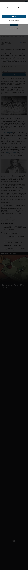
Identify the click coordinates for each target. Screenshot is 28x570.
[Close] (25, 4)
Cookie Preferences (14, 20)
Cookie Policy (18, 13)
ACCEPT (14, 16)
